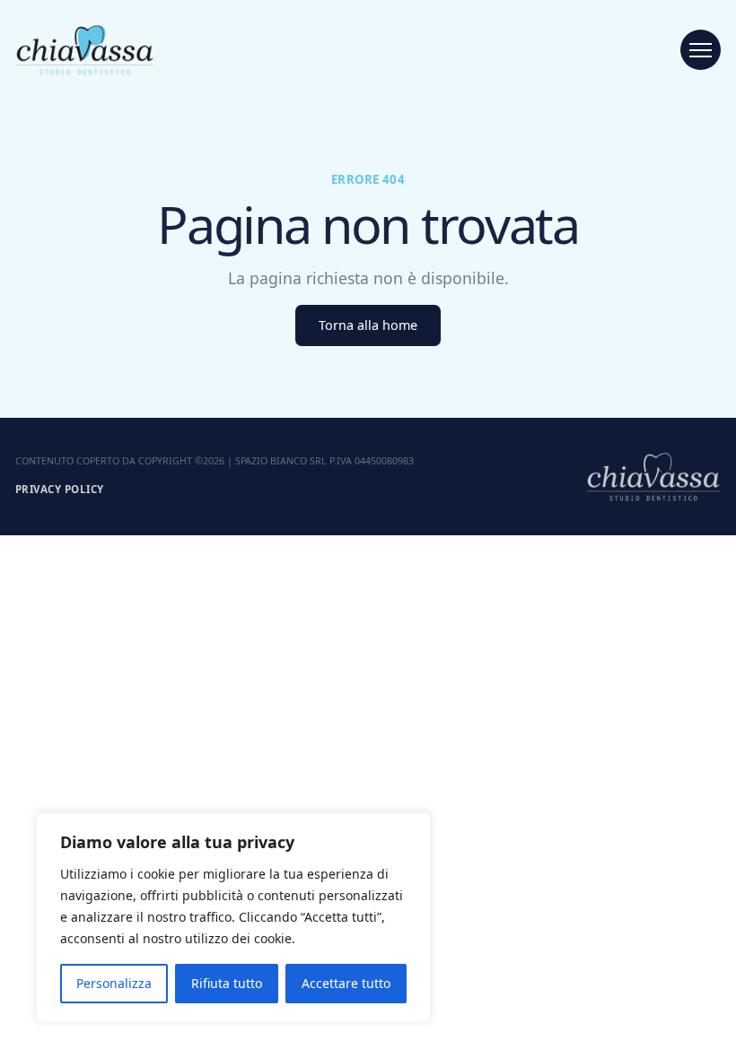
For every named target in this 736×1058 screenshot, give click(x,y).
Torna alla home (368, 325)
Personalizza (114, 983)
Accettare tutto (346, 983)
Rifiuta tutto (226, 983)
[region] (233, 917)
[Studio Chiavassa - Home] (84, 50)
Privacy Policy (59, 489)
